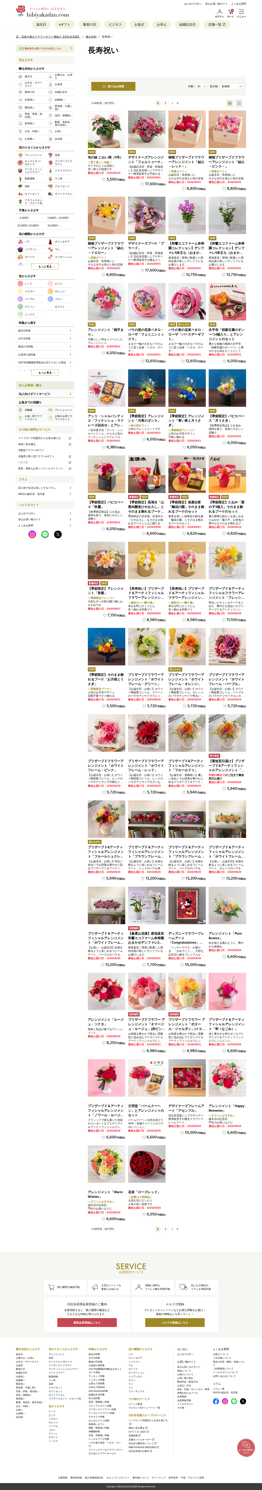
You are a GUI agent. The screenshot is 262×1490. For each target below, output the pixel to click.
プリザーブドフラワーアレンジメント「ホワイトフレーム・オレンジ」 (186, 679)
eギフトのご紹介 (137, 1432)
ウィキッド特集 (97, 1376)
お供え (162, 24)
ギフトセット (56, 1391)
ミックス (53, 1441)
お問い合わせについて (224, 1376)
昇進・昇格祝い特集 (99, 1435)
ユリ (131, 1387)
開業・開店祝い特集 (99, 1428)
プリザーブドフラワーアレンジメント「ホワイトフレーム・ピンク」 (106, 765)
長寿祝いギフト (97, 1424)
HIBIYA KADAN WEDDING (142, 1447)
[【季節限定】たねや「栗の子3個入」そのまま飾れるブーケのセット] (227, 474)
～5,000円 (23, 217)
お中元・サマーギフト (27, 1362)
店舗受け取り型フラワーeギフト (36, 456)
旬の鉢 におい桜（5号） (105, 157)
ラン (131, 1384)
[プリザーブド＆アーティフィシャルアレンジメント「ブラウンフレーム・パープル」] (187, 819)
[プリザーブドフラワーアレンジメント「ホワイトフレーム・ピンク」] (106, 733)
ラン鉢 (52, 1380)
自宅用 (19, 1417)
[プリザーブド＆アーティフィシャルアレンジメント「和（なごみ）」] (227, 991)
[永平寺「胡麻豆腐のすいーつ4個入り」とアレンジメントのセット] (227, 301)
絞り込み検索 (116, 86)
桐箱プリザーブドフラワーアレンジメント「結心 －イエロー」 (106, 248)
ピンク (52, 1415)
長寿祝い (20, 1399)
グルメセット (56, 1387)
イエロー (53, 1419)
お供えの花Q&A (97, 1387)
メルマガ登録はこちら (174, 1322)
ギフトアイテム (57, 1395)
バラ (131, 1354)
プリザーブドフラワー (60, 1365)
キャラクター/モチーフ (60, 1362)
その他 (180, 1408)
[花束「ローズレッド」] (147, 1164)
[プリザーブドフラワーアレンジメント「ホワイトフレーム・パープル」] (227, 646)
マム (131, 1365)
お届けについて (185, 1374)
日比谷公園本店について (141, 1443)
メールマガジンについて (225, 1372)
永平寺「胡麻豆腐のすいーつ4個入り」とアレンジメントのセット (227, 334)
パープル (53, 1426)
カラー (132, 1380)
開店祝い (20, 1384)
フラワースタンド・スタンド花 (65, 1399)
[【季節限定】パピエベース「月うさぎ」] (227, 388)
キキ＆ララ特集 (97, 1417)
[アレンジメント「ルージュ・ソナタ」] (106, 991)
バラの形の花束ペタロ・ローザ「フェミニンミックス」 (146, 334)
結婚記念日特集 (97, 1394)
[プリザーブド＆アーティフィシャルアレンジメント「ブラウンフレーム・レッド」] (147, 819)
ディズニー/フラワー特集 (102, 1413)
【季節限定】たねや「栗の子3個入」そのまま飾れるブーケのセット (227, 506)
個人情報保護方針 (94, 1477)
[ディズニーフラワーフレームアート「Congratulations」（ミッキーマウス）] (187, 905)
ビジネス (115, 24)
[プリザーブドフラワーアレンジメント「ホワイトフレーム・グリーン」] (147, 646)
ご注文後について (222, 1358)
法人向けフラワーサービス (102, 1453)
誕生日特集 (94, 1354)
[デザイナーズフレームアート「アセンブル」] (187, 1078)
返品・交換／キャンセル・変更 (193, 1389)
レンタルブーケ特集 (99, 1439)
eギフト (64, 24)
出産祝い (20, 1376)
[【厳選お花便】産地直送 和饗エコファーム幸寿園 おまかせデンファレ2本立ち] (147, 905)
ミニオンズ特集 (97, 1380)
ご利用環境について (223, 1369)
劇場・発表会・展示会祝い (30, 1402)
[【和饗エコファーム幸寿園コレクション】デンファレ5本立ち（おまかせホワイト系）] (227, 215)
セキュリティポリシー (117, 1477)
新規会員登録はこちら (87, 1322)
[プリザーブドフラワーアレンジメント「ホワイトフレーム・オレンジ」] (187, 646)
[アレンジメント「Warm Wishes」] (106, 1164)
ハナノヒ (23, 462)
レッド (52, 1411)
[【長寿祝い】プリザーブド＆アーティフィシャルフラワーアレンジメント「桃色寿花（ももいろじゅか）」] (187, 560)
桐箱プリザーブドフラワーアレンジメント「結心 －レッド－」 (186, 162)
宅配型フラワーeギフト (31, 450)
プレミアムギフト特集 (100, 1406)
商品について (184, 1371)
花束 (51, 1358)
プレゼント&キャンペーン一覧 (144, 1408)
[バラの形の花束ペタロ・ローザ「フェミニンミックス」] (147, 301)
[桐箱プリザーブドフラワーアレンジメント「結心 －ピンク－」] (227, 129)
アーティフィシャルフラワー (64, 1369)
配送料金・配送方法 (187, 1382)
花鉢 (51, 1384)
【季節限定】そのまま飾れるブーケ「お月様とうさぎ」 (106, 679)
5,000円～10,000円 (58, 217)
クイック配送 (135, 1404)
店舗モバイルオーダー (140, 1439)
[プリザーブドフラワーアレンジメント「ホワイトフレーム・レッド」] (147, 733)
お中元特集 (94, 1358)
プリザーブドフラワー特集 (102, 1409)
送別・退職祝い (24, 1395)
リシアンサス (135, 1376)
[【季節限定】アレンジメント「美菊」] (106, 560)
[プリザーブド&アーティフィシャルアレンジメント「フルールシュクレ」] (106, 819)
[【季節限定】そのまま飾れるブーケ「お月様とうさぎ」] (106, 646)
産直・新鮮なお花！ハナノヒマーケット (40, 468)
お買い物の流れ (185, 1378)
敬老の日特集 (95, 1362)
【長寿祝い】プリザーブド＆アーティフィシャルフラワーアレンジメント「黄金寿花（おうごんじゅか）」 (146, 598)
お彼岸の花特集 (97, 1365)
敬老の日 (89, 24)
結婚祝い (20, 1380)
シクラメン (134, 1362)
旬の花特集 (94, 1398)
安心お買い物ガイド (216, 3)
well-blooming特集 (98, 1391)
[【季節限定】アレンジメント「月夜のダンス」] (147, 388)
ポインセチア (135, 1358)
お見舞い (20, 1413)
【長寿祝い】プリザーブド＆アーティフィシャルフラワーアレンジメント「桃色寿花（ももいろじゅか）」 (186, 598)
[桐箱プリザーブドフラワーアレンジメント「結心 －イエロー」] (106, 215)
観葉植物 (53, 1376)
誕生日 (41, 24)
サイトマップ (159, 1477)
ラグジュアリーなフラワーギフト (106, 1450)
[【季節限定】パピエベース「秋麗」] (106, 474)
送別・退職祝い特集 (99, 1402)
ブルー (52, 1430)
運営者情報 (76, 1477)
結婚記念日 (187, 24)
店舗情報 (133, 1435)
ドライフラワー (57, 1373)
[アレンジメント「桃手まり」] (106, 301)
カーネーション (137, 1373)
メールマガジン (185, 1404)
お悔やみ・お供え (25, 1358)
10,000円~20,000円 (28, 225)
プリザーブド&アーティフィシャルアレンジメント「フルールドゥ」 (186, 765)
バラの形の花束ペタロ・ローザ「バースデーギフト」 (186, 334)
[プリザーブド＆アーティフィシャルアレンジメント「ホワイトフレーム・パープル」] (106, 905)
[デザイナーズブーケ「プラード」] (147, 215)
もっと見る (45, 266)
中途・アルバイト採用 (192, 1477)
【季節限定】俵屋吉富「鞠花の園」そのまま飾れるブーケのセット (186, 506)
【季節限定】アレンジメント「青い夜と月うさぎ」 (186, 420)
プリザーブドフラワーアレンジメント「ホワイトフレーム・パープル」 (227, 679)
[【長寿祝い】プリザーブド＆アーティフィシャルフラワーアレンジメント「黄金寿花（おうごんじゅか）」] (147, 560)
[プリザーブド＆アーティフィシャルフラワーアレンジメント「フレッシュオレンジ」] (227, 560)
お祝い (19, 1410)
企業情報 (62, 1477)
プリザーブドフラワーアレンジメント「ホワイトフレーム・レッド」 (146, 765)
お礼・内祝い (23, 1406)
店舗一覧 (214, 24)
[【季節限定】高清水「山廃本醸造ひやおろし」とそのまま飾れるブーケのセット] (147, 474)
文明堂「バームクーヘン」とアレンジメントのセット (146, 1110)
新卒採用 (173, 1477)
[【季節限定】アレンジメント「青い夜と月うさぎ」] (187, 388)
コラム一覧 (218, 1389)
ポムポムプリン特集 (99, 1420)
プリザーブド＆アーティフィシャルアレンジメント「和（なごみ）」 (227, 1024)
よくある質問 (238, 3)
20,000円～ (54, 225)
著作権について (141, 1477)
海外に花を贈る (27, 444)
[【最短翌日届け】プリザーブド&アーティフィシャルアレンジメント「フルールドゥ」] (227, 733)
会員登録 (181, 1396)
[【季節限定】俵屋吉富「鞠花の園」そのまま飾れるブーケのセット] (187, 474)
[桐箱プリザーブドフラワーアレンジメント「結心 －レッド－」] (187, 129)
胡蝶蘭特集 (94, 1431)
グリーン (53, 1434)
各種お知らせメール (187, 1393)
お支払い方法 (184, 1385)
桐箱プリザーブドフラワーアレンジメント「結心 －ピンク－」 (227, 162)
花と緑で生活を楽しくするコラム (37, 487)
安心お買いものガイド (188, 1367)
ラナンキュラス (137, 1391)
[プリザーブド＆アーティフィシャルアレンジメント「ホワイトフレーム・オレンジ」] (227, 819)
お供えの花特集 (97, 1383)
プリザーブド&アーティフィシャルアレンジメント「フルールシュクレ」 (106, 851)
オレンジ (53, 1422)
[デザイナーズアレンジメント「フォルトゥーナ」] (147, 129)
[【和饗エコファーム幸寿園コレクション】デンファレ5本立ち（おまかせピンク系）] (187, 215)
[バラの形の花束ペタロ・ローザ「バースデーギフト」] (187, 301)
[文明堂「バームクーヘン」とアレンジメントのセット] (147, 1078)
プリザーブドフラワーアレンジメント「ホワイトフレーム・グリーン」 (146, 679)
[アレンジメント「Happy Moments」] (227, 1078)
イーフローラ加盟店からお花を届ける (39, 438)
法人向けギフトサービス (34, 393)
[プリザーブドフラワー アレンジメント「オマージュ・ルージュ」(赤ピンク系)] (147, 991)
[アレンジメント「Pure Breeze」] (227, 905)
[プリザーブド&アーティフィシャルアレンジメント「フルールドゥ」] (187, 733)
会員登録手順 (184, 1400)
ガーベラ (133, 1369)
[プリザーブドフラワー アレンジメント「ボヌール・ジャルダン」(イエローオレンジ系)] (187, 991)
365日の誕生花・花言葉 (31, 494)
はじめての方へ (193, 3)
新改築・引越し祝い (26, 1387)
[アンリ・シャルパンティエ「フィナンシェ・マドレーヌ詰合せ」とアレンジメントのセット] (106, 388)
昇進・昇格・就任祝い (27, 1391)
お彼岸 (19, 1365)
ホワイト (53, 1437)
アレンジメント (57, 1354)
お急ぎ (139, 24)
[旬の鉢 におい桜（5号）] (106, 129)
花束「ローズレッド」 (144, 1192)
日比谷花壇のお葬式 (139, 1451)
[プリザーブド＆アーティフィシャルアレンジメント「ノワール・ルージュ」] (106, 1078)
